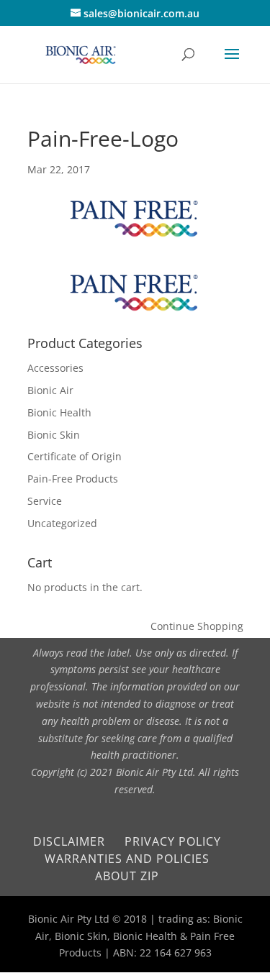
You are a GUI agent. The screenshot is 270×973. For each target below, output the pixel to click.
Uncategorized (62, 523)
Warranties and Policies (127, 859)
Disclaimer (69, 841)
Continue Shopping (196, 626)
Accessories (55, 368)
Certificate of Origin (74, 456)
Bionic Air (50, 390)
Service (44, 501)
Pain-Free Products (72, 478)
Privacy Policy (173, 841)
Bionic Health (59, 412)
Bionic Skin (53, 435)
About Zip (127, 876)
